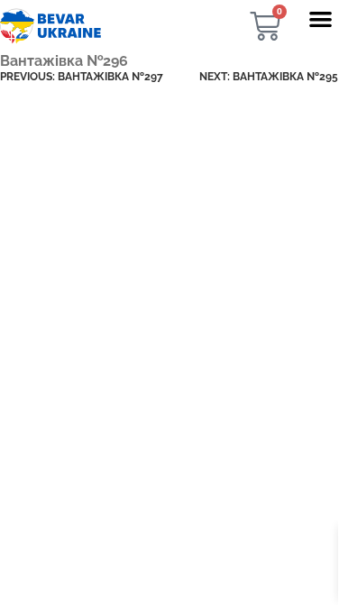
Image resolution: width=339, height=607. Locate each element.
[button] (320, 18)
